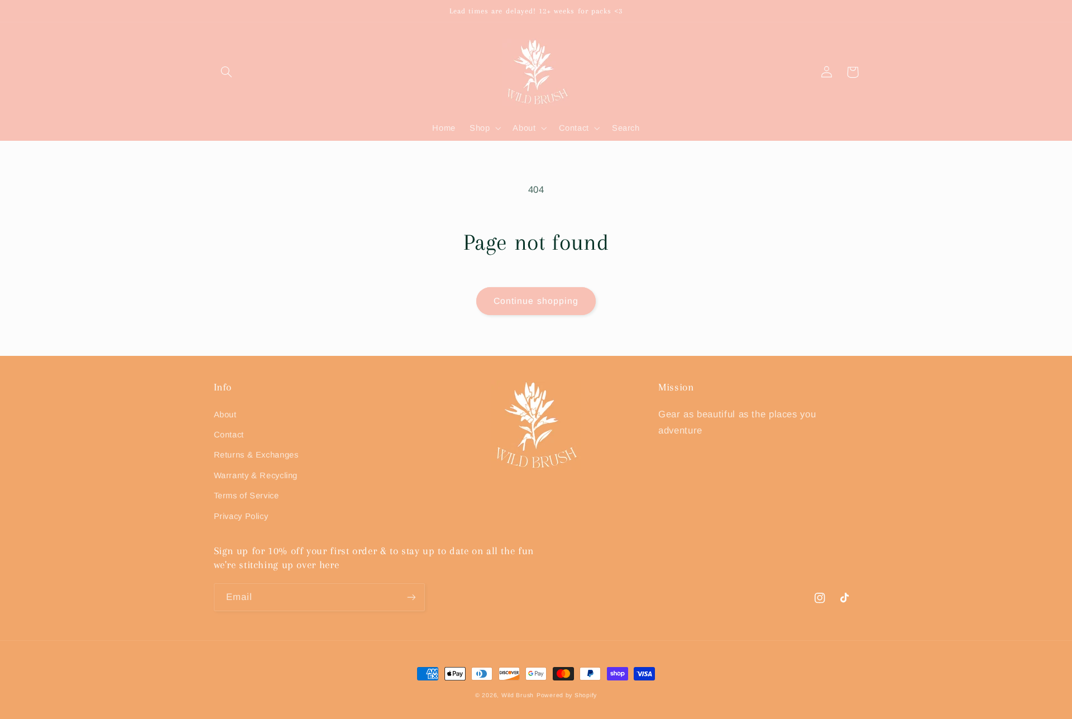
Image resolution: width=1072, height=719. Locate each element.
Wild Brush (517, 695)
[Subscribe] (411, 597)
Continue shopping (536, 301)
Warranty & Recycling (256, 475)
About (225, 414)
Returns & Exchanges (256, 454)
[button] (227, 72)
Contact (229, 434)
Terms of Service (246, 495)
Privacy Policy (241, 516)
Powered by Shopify (567, 695)
